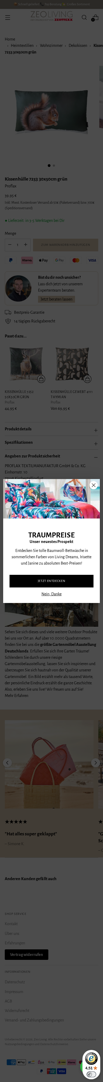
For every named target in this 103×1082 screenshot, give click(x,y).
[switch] (91, 1074)
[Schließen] (94, 485)
